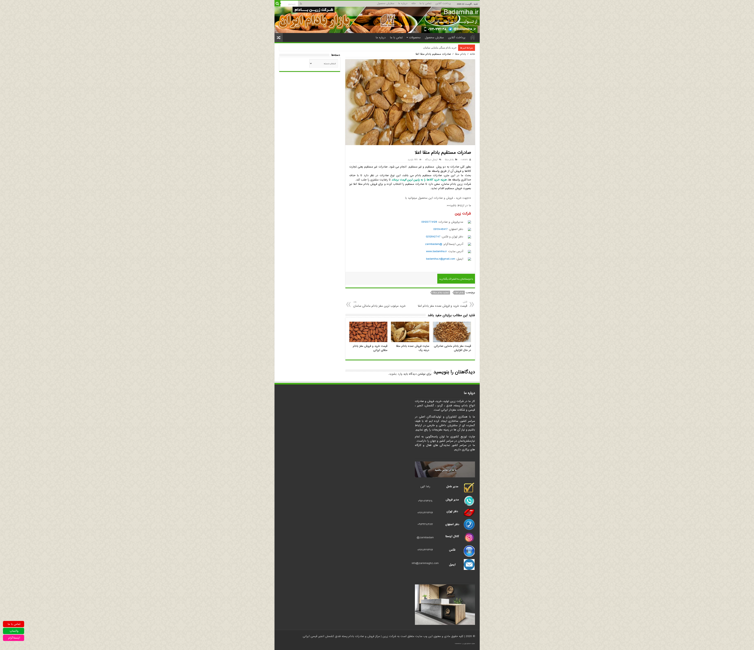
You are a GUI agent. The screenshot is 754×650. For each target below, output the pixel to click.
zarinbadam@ (425, 537)
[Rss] (300, 3)
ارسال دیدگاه (431, 159)
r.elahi (464, 159)
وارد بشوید (395, 374)
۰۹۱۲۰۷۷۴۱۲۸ (425, 501)
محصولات (415, 37)
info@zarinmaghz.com (425, 563)
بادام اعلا (459, 292)
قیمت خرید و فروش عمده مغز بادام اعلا (442, 304)
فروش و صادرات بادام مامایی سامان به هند (434, 47)
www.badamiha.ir (436, 251)
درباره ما (402, 3)
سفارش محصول (385, 3)
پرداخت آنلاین (443, 3)
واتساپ (14, 631)
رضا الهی (425, 486)
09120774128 (429, 222)
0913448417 (440, 229)
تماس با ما (425, 3)
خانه (413, 3)
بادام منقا (460, 54)
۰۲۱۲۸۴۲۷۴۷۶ (425, 513)
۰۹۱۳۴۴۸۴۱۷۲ (425, 524)
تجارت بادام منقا (441, 292)
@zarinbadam (433, 244)
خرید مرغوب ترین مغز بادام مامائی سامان (379, 304)
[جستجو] (277, 3)
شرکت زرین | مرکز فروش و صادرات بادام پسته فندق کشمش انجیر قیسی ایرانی (349, 636)
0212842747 (433, 236)
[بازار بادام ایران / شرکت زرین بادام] (377, 19)
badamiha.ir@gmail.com (440, 259)
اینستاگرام (14, 638)
